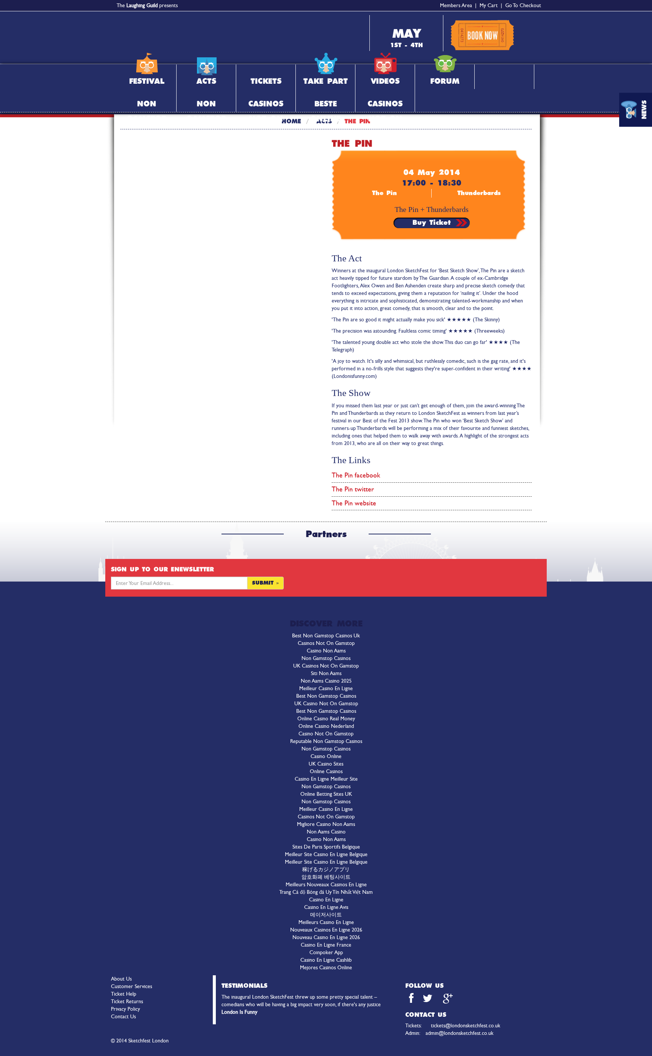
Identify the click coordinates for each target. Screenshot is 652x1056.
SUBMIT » (265, 583)
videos (385, 81)
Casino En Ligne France (326, 945)
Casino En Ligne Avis (326, 907)
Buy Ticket (431, 222)
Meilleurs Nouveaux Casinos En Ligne (326, 884)
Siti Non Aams (326, 673)
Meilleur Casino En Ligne (326, 688)
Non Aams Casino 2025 (326, 681)
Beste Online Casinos (325, 106)
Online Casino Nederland (326, 726)
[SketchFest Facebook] (411, 1000)
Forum (445, 81)
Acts (206, 81)
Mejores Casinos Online (326, 967)
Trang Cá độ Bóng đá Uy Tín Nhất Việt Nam (326, 892)
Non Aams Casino (326, 832)
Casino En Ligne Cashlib (326, 960)
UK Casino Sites (326, 764)
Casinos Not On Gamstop (266, 106)
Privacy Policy (125, 1009)
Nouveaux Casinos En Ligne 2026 (326, 930)
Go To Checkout (523, 5)
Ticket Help (123, 994)
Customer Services (131, 986)
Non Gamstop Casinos (326, 658)
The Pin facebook (356, 475)
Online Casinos (326, 771)
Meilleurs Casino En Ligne (326, 922)
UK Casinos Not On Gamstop (326, 666)
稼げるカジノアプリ (326, 869)
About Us (121, 979)
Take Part (325, 81)
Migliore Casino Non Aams (326, 824)
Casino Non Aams (326, 651)
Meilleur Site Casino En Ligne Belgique (326, 854)
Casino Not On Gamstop (326, 734)
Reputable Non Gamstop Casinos (326, 741)
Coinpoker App (326, 952)
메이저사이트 (326, 915)
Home (291, 121)
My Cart (489, 5)
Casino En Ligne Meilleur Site (326, 779)
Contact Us (123, 1016)
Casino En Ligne (326, 899)
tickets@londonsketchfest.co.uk (465, 1025)
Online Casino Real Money (326, 718)
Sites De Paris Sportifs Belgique (326, 847)
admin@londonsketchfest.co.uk (460, 1033)
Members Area (456, 5)
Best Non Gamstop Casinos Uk (326, 635)
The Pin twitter (353, 489)
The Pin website (354, 503)
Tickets (266, 81)
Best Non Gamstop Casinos (326, 696)
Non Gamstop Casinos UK (146, 106)
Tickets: (425, 1020)
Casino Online (326, 756)
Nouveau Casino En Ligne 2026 (326, 937)
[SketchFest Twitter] (428, 1000)
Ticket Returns (127, 1001)
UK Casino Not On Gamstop (326, 703)
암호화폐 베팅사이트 (326, 877)
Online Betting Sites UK (326, 794)
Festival (147, 81)
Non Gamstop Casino (206, 106)
